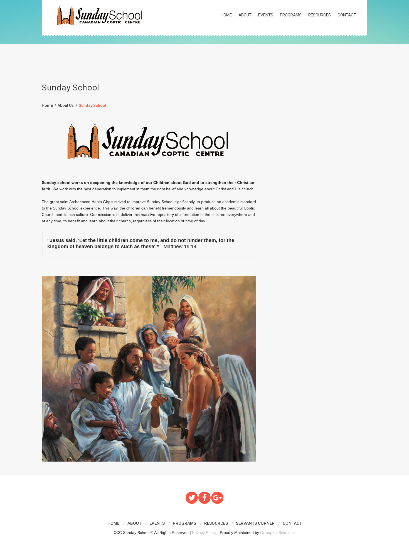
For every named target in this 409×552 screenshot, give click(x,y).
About (245, 15)
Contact (346, 15)
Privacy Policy (204, 532)
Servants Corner (255, 523)
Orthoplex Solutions (277, 532)
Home (226, 15)
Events (265, 15)
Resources (319, 15)
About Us (66, 105)
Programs (291, 15)
